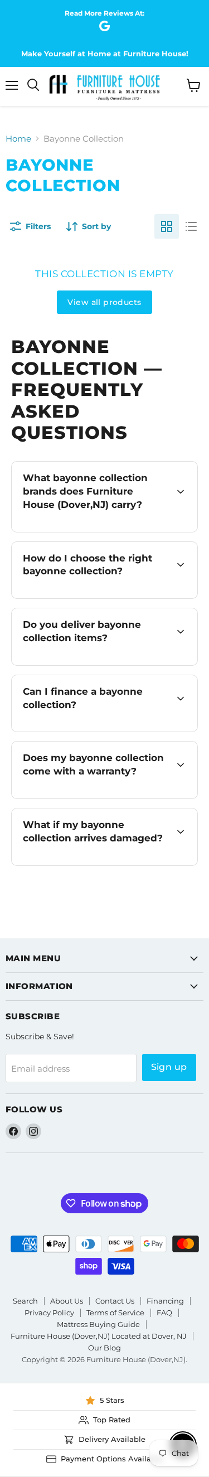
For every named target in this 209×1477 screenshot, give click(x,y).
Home (18, 138)
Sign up (169, 1067)
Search (25, 1300)
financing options (109, 730)
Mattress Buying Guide (98, 1324)
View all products (104, 302)
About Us (66, 1300)
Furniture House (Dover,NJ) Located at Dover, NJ (99, 1335)
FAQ (164, 1312)
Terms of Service (115, 1312)
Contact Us (114, 1300)
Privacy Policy (49, 1312)
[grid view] (166, 226)
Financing (165, 1300)
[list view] (191, 226)
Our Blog (104, 1347)
